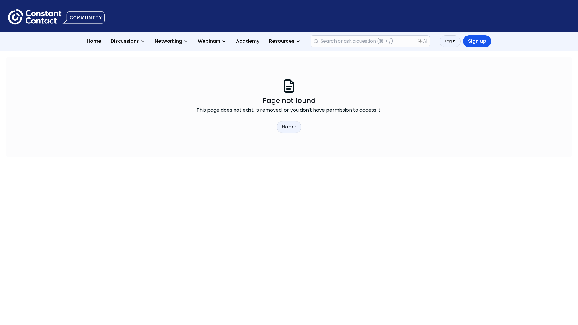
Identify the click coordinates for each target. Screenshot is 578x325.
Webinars (209, 41)
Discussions (125, 41)
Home (94, 41)
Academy (247, 41)
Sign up (477, 41)
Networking (168, 41)
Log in (450, 41)
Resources (281, 41)
